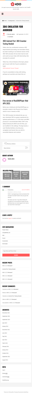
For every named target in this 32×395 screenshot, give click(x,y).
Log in (3, 370)
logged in (10, 218)
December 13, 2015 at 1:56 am (14, 192)
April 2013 (4, 323)
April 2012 (4, 339)
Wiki (3, 235)
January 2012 (5, 350)
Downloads (4, 243)
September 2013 (6, 319)
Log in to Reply (26, 189)
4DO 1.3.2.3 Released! (7, 272)
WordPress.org (5, 380)
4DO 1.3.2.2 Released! (7, 276)
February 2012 (5, 346)
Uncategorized (11, 20)
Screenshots (5, 241)
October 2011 (5, 353)
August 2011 (5, 360)
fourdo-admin (11, 34)
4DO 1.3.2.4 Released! (7, 265)
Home (5, 20)
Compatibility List (6, 232)
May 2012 (4, 336)
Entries (4, 373)
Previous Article (11, 144)
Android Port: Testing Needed (8, 269)
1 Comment (10, 36)
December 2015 (6, 313)
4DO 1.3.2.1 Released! (7, 279)
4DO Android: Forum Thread (10, 68)
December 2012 (6, 329)
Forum (3, 238)
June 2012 (4, 333)
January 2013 (5, 326)
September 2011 (6, 356)
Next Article (7, 148)
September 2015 (6, 316)
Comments (5, 376)
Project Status (5, 229)
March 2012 (5, 343)
